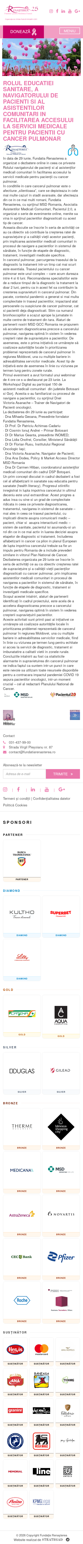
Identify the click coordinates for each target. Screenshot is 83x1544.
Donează (21, 31)
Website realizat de (38, 1539)
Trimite (61, 773)
